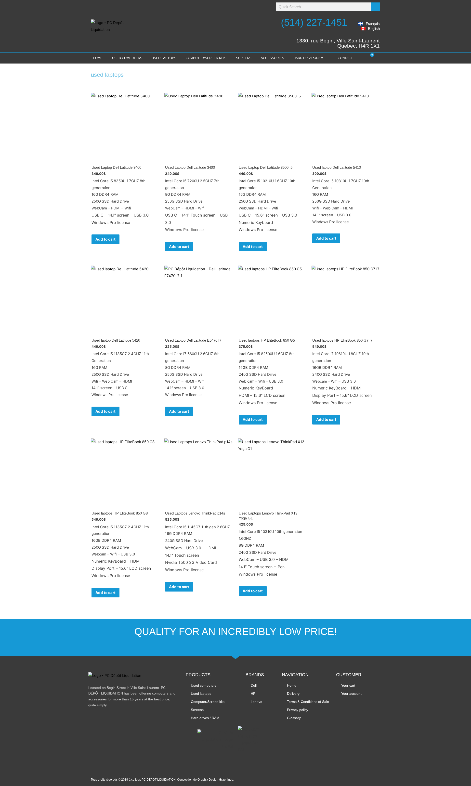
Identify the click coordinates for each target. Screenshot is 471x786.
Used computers (127, 58)
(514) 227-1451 (314, 22)
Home (98, 58)
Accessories (272, 58)
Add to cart (105, 239)
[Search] (375, 6)
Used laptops (164, 58)
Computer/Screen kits (206, 58)
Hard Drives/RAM (308, 58)
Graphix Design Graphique (215, 779)
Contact (345, 58)
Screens (243, 58)
